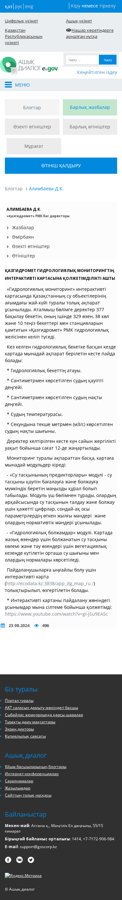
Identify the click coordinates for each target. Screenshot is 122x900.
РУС (18, 6)
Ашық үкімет (79, 21)
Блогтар (32, 107)
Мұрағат (33, 146)
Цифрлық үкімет (21, 21)
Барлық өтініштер (90, 127)
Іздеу (108, 59)
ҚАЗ (8, 6)
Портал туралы (19, 700)
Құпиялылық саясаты (25, 736)
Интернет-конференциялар (32, 773)
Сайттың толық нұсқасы (28, 795)
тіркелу (107, 6)
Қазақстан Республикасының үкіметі (23, 36)
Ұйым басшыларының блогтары (35, 766)
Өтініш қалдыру (61, 165)
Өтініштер (23, 256)
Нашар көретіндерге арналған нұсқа (90, 33)
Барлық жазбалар (90, 107)
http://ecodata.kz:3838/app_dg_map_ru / (50, 583)
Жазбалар (23, 227)
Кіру (75, 6)
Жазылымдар (17, 788)
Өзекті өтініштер (32, 127)
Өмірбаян (23, 237)
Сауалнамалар (19, 781)
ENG (29, 6)
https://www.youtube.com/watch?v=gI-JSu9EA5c (56, 614)
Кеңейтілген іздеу (97, 72)
